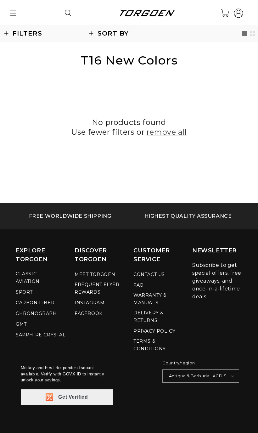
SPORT (24, 292)
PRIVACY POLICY (154, 331)
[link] (70, 216)
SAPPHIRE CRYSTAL (41, 335)
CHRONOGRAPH (36, 313)
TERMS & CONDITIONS (149, 344)
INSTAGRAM (89, 303)
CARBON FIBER (35, 303)
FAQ (138, 285)
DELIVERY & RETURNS (148, 316)
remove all (167, 132)
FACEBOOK (89, 313)
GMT (21, 324)
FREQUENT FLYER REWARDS (97, 288)
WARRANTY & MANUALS (150, 299)
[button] (13, 13)
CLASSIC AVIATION (28, 277)
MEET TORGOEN (95, 274)
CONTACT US (149, 274)
